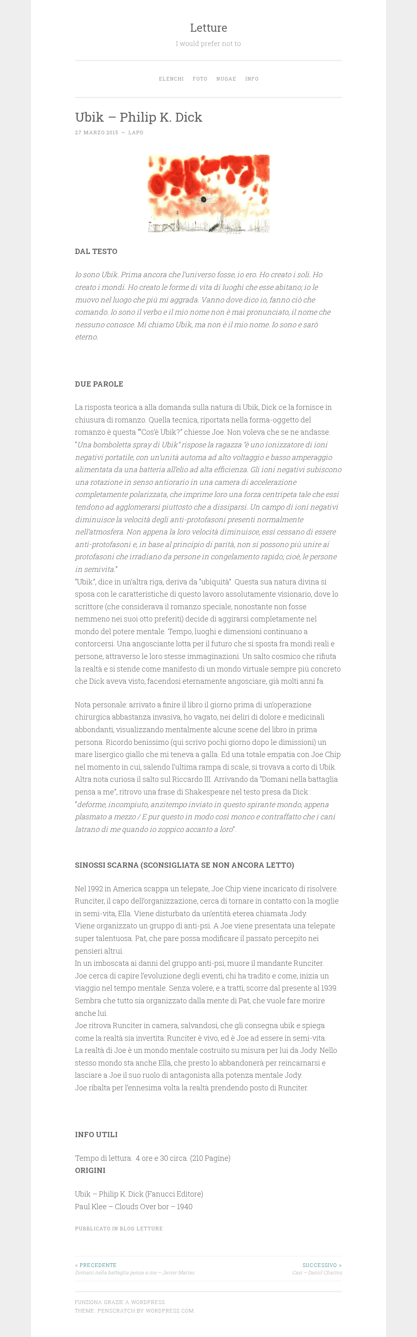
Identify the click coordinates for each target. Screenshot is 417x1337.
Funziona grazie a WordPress (120, 1302)
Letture (208, 27)
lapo (135, 132)
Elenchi (171, 78)
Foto (200, 78)
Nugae (226, 78)
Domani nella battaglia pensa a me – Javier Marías (134, 1269)
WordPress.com (170, 1310)
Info (252, 78)
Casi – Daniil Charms (317, 1269)
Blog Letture (141, 1228)
